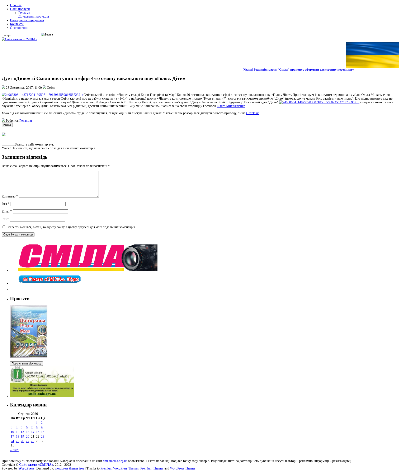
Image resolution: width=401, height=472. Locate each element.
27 (27, 441)
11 (17, 432)
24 (12, 441)
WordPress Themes (182, 468)
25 (17, 441)
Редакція (25, 120)
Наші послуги (20, 9)
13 (27, 432)
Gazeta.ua (252, 113)
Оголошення (19, 27)
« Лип (14, 450)
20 (27, 436)
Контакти (17, 24)
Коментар (10, 196)
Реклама (24, 12)
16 (42, 432)
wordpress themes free (69, 468)
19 (22, 436)
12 (22, 432)
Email (7, 211)
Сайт (5, 219)
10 (12, 432)
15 (37, 432)
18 (17, 436)
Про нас (16, 5)
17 (12, 436)
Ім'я (5, 203)
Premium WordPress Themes (119, 468)
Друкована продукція (33, 16)
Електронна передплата (27, 20)
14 (32, 432)
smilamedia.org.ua (115, 461)
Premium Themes (152, 468)
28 (32, 441)
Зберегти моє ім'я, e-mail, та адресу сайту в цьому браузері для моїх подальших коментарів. (71, 227)
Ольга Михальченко (231, 106)
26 (22, 441)
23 (42, 436)
